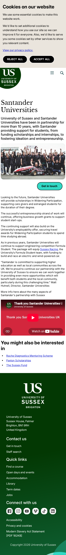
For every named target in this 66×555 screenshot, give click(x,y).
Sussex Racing (49, 249)
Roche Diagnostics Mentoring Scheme (29, 355)
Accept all (42, 59)
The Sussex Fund (16, 365)
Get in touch (49, 186)
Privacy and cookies (19, 525)
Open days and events (20, 472)
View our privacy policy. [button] (18, 50)
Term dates (13, 489)
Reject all (15, 59)
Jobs (9, 495)
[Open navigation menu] (52, 72)
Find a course (14, 466)
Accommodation (16, 478)
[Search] (62, 75)
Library (10, 483)
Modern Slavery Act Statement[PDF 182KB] (25, 533)
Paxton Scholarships (18, 360)
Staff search (13, 451)
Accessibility (14, 520)
